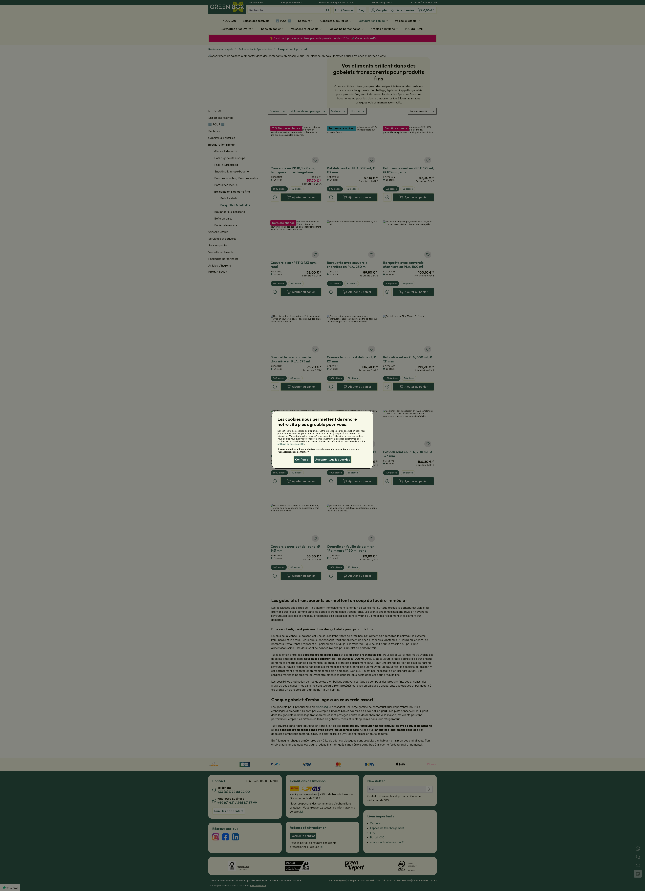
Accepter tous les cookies (332, 459)
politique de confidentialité (290, 444)
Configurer (302, 459)
